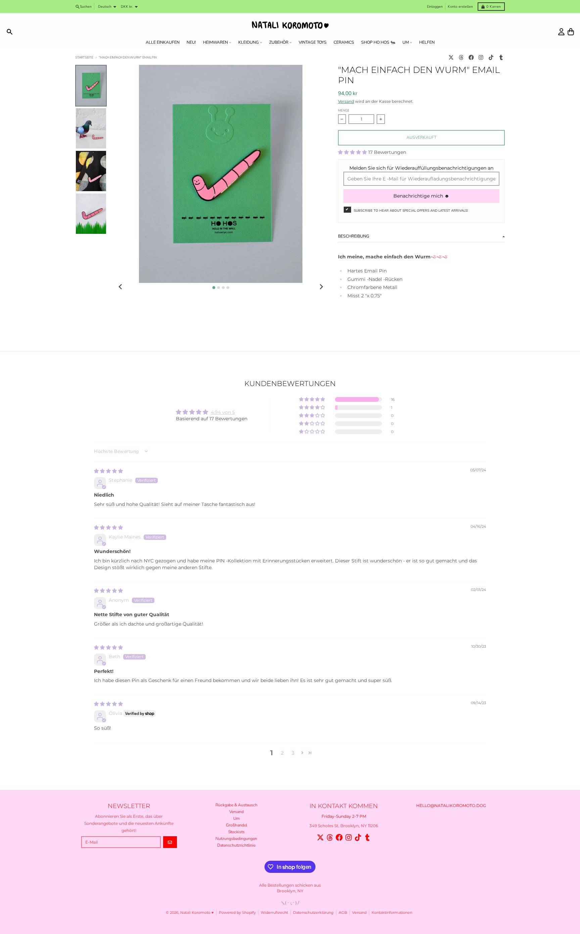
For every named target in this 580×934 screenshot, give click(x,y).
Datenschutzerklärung (313, 912)
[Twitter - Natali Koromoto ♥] (451, 57)
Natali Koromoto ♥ (197, 912)
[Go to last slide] (120, 287)
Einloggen (435, 6)
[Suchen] (9, 31)
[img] (108, 471)
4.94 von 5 (223, 412)
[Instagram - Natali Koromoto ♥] (481, 57)
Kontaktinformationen (392, 912)
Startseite (84, 57)
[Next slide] (321, 287)
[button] (353, 152)
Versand (346, 101)
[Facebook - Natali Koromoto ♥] (471, 57)
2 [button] (282, 753)
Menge (343, 110)
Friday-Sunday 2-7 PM (344, 816)
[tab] (213, 287)
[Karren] (570, 31)
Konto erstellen (460, 6)
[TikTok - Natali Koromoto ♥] (491, 57)
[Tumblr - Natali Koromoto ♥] (501, 57)
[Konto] (561, 31)
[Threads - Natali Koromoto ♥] (461, 57)
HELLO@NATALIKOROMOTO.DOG (451, 805)
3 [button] (293, 753)
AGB (343, 912)
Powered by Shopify (237, 912)
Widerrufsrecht (274, 912)
